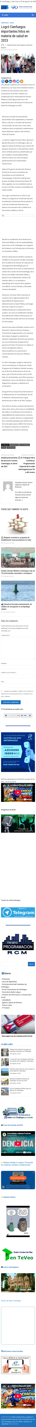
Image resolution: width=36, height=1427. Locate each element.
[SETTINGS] (29, 715)
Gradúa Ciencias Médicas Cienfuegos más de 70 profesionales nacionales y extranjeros (18, 572)
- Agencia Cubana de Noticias (11, 1002)
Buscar (31, 964)
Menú (6, 15)
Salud (12, 23)
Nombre (4, 663)
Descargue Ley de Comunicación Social (17, 1036)
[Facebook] (3, 81)
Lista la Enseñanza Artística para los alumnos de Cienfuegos (20, 1089)
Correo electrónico (9, 672)
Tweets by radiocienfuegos (11, 900)
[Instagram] (14, 81)
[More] (21, 81)
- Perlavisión (5, 979)
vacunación (11, 447)
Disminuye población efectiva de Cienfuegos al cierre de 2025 (19, 1080)
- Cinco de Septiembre (9, 981)
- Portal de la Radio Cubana (11, 992)
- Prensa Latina (6, 1005)
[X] (6, 81)
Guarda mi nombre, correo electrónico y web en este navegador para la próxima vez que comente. (17, 693)
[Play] (6, 715)
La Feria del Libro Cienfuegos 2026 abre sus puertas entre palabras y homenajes (22, 1060)
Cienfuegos (5, 23)
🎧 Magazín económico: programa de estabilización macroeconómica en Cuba (16, 538)
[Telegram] (18, 81)
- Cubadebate (6, 1000)
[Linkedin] (10, 81)
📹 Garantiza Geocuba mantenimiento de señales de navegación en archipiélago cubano (16, 606)
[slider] (12, 715)
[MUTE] (22, 715)
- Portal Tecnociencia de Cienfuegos (14, 989)
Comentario (6, 635)
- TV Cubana (5, 1008)
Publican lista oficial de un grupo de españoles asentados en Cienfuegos (20, 1050)
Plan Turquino (24, 445)
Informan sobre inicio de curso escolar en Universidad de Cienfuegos (22, 1070)
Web (2, 682)
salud (3, 447)
